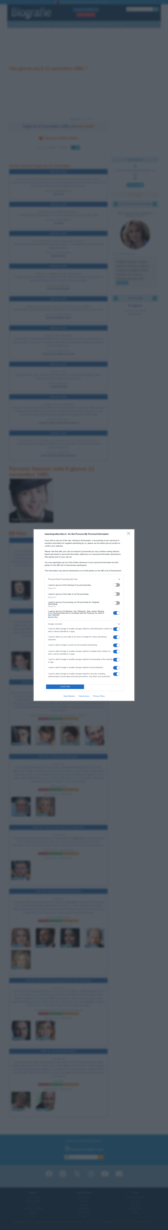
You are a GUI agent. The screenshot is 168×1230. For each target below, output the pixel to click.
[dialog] (84, 615)
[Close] (129, 534)
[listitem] (84, 579)
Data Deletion (69, 696)
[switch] (116, 585)
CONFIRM (65, 687)
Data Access (84, 696)
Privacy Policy (99, 696)
